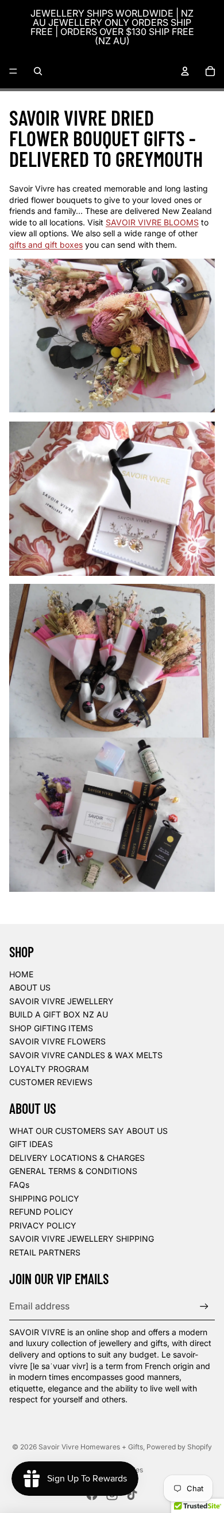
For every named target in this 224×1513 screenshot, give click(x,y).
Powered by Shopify (179, 1446)
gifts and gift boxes (46, 244)
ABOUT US (30, 987)
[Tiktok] (132, 1495)
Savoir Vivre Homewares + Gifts (90, 1446)
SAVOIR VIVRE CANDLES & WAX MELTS (86, 1055)
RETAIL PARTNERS (44, 1252)
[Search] (38, 71)
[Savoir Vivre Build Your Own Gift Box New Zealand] (112, 815)
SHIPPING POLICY (44, 1198)
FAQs (19, 1185)
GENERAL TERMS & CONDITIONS (73, 1171)
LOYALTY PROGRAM (49, 1069)
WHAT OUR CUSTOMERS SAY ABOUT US (88, 1131)
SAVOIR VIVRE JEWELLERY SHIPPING (81, 1238)
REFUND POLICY (41, 1211)
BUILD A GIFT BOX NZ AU (58, 1014)
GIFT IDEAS (31, 1144)
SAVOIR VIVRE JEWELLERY (61, 1001)
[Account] (185, 71)
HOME (21, 974)
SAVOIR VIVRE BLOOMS (152, 222)
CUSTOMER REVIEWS (50, 1082)
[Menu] (13, 71)
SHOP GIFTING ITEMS (51, 1028)
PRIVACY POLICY (42, 1225)
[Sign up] (204, 1306)
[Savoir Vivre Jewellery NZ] (112, 499)
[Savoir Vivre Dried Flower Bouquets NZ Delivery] (112, 661)
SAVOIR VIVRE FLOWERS (57, 1041)
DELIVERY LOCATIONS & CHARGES (77, 1158)
